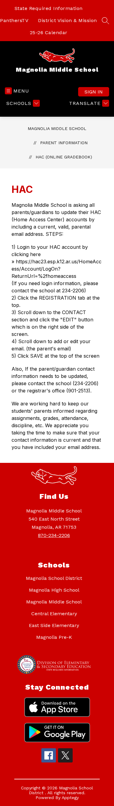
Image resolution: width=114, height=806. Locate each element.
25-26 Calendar (48, 32)
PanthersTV (14, 20)
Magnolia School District (54, 578)
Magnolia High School (54, 590)
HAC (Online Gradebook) (64, 156)
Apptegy (70, 797)
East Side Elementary (54, 625)
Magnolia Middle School (57, 128)
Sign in (94, 92)
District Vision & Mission (67, 20)
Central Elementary (54, 613)
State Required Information (49, 8)
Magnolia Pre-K (54, 637)
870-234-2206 (54, 535)
